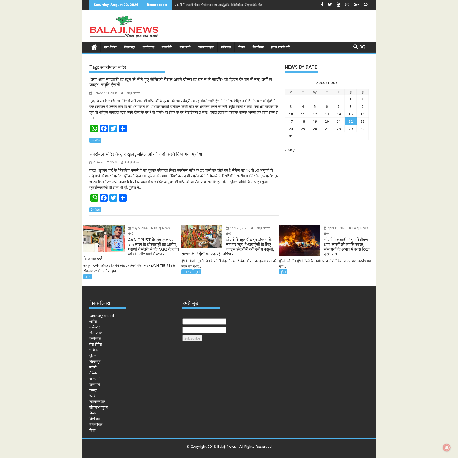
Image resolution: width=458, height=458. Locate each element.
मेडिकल (226, 47)
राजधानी (185, 47)
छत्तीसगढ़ (148, 47)
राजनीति (167, 47)
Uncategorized (101, 315)
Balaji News (132, 93)
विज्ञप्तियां (258, 47)
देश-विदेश (110, 47)
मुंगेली (197, 272)
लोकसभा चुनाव (98, 407)
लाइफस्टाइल (206, 47)
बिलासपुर (129, 47)
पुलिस (93, 355)
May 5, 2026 (139, 228)
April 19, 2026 (336, 228)
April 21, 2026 (238, 228)
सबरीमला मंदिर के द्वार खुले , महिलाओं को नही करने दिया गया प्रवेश (145, 154)
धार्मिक (93, 349)
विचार (241, 47)
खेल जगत (95, 332)
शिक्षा (92, 430)
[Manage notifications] (447, 447)
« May (290, 149)
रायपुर (87, 276)
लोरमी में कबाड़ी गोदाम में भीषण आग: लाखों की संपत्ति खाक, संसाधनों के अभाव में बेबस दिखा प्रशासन (233, 4)
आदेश (93, 321)
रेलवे (92, 395)
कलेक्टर (94, 327)
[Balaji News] (94, 46)
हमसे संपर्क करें (280, 47)
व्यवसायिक (95, 424)
